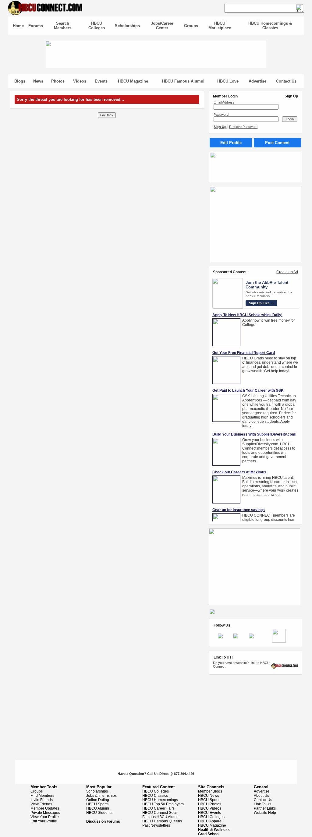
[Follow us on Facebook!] (220, 637)
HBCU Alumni (97, 808)
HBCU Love (228, 81)
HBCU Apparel (210, 821)
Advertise (257, 81)
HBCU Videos (209, 808)
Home (18, 25)
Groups (191, 25)
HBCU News (208, 795)
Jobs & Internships (101, 795)
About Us (261, 795)
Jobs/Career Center (162, 25)
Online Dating (97, 800)
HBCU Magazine (133, 81)
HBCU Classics (155, 795)
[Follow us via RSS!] (279, 641)
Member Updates (44, 808)
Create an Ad (287, 272)
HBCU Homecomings (160, 800)
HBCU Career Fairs (158, 808)
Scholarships (127, 25)
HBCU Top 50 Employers (163, 804)
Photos (58, 81)
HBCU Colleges (96, 25)
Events (101, 81)
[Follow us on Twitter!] (235, 637)
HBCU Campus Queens (162, 821)
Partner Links (265, 808)
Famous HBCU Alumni (160, 817)
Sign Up (291, 96)
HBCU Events (209, 813)
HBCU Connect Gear (159, 813)
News (38, 81)
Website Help (265, 813)
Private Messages (45, 813)
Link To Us (262, 804)
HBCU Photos (209, 804)
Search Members (62, 25)
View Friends (41, 804)
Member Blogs (210, 791)
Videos (79, 81)
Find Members (42, 795)
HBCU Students (99, 813)
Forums (35, 25)
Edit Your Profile (43, 821)
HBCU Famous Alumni (183, 81)
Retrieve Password (243, 127)
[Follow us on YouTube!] (251, 637)
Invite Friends (41, 800)
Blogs (19, 81)
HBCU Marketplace (219, 25)
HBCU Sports (97, 804)
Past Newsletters (156, 825)
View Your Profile (44, 817)
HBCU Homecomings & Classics (270, 25)
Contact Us (286, 81)
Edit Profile (231, 142)
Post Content (277, 142)
